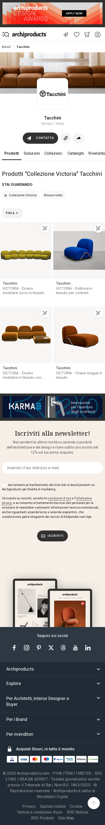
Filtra (10, 213)
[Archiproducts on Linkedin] (88, 647)
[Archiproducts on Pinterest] (39, 647)
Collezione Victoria (22, 195)
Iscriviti (56, 536)
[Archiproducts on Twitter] (51, 647)
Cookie (76, 806)
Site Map (66, 818)
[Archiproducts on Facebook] (16, 647)
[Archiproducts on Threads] (64, 647)
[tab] (52, 669)
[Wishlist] (77, 35)
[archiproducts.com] (29, 35)
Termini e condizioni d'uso (40, 812)
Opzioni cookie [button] (53, 806)
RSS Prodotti (42, 818)
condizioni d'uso (59, 498)
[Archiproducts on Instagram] (27, 647)
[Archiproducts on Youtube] (76, 647)
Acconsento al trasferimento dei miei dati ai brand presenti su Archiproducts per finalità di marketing (48, 487)
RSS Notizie (77, 812)
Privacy (28, 806)
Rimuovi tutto (53, 195)
